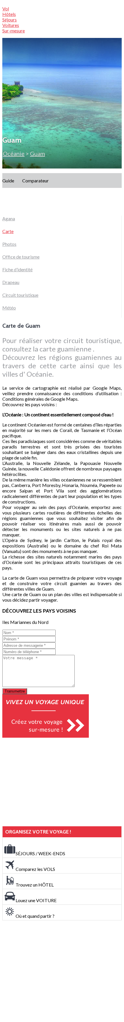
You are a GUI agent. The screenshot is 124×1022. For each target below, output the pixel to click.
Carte (8, 231)
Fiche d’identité (17, 269)
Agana (8, 218)
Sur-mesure (13, 30)
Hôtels (9, 14)
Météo (9, 307)
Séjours (9, 19)
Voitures (10, 25)
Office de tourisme (21, 256)
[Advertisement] (45, 782)
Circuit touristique (20, 295)
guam (37, 153)
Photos (9, 244)
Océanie (14, 153)
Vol (5, 8)
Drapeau (10, 282)
